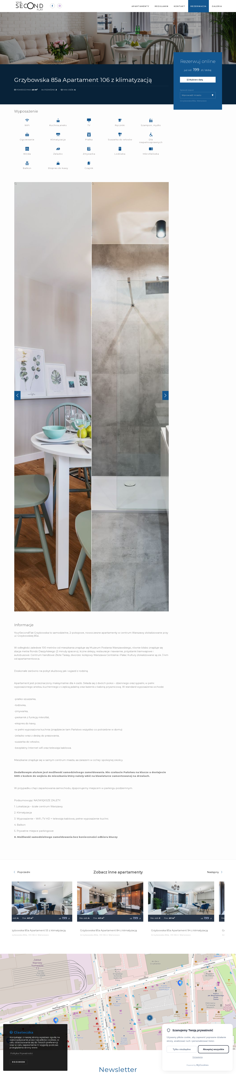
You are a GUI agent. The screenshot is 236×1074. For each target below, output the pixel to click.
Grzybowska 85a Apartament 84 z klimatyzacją (45, 930)
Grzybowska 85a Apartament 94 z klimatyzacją (116, 930)
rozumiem (18, 1062)
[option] (53, 397)
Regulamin (161, 6)
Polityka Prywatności (21, 1053)
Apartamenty (140, 6)
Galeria (217, 6)
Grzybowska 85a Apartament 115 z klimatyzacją (187, 930)
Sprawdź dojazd (187, 90)
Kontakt (179, 6)
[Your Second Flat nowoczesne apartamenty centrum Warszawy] (29, 5)
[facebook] (52, 5)
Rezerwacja (198, 6)
